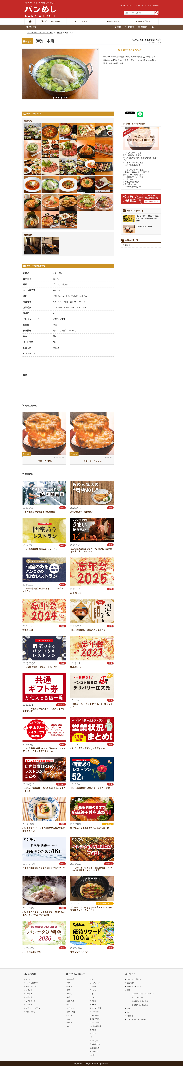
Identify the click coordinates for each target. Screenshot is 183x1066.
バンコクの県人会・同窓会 (136, 1019)
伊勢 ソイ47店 (45, 461)
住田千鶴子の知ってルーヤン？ (143, 994)
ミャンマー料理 (95, 1008)
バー (91, 1037)
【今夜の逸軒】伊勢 (144, 226)
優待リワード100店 (79, 952)
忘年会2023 (75, 667)
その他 (92, 1055)
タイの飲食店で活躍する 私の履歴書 (39, 512)
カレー (69, 1019)
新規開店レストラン (105, 903)
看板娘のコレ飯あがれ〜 (141, 1005)
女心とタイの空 (137, 997)
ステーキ (93, 986)
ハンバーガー (95, 1012)
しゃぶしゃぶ (95, 983)
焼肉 (91, 979)
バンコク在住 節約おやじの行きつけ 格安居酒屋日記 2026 (147, 218)
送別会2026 (94, 1051)
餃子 (68, 997)
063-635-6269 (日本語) (153, 28)
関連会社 (29, 994)
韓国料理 (93, 1004)
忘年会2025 (75, 593)
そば (91, 994)
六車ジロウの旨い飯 (134, 979)
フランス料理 (95, 1019)
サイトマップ (30, 1001)
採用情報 (29, 997)
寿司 (68, 983)
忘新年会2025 (95, 1044)
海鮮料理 (70, 1001)
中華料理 (93, 1001)
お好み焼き (71, 1012)
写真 (119, 27)
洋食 (68, 990)
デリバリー (94, 1041)
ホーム (28, 979)
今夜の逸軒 (108, 824)
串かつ (69, 1026)
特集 (62, 508)
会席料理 (70, 979)
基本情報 (144, 27)
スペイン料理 (95, 1023)
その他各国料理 (95, 1026)
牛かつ (69, 1004)
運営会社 (29, 990)
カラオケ (93, 1033)
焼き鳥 (127, 245)
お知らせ (61, 705)
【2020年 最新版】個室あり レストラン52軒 (90, 788)
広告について (141, 6)
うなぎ (69, 1015)
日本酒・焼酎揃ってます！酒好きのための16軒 (44, 868)
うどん (92, 997)
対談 (128, 1009)
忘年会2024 (28, 630)
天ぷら (69, 994)
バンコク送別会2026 (32, 952)
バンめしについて (127, 6)
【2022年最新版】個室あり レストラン (40, 549)
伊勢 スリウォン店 (93, 461)
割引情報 (131, 27)
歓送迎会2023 (95, 1048)
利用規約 (29, 1004)
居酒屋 (69, 986)
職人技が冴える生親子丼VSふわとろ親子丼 (89, 828)
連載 (128, 990)
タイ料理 (93, 1030)
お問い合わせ (153, 6)
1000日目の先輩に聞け (140, 1001)
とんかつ (70, 1008)
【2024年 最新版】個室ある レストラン (88, 630)
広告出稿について (32, 986)
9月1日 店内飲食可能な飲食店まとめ (87, 748)
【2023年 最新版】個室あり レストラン (40, 667)
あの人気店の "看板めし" (81, 512)
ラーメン (93, 990)
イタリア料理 (95, 1015)
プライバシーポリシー (34, 1008)
